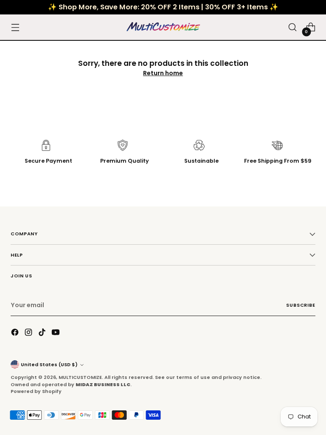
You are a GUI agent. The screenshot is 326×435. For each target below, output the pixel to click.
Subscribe (300, 305)
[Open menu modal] (15, 27)
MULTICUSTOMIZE (80, 377)
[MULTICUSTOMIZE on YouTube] (56, 333)
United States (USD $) (49, 364)
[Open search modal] (292, 27)
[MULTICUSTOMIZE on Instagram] (29, 333)
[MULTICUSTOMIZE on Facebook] (16, 333)
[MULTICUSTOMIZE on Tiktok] (43, 333)
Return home (163, 73)
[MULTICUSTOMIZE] (163, 27)
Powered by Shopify (36, 391)
